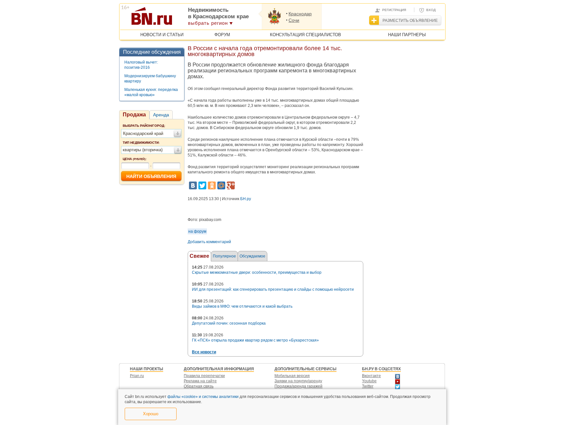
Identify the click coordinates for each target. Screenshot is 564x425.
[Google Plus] (231, 185)
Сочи (294, 20)
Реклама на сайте (200, 381)
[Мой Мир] (221, 185)
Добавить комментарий (209, 242)
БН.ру (245, 199)
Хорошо (150, 413)
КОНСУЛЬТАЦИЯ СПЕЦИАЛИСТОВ (305, 34)
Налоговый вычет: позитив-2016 (141, 65)
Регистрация (394, 10)
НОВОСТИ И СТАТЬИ (161, 34)
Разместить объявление (410, 20)
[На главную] (183, 18)
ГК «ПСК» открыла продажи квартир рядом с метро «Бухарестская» (255, 340)
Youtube (369, 381)
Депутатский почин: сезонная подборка (229, 323)
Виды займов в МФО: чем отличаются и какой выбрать (242, 306)
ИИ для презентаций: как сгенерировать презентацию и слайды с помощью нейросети (273, 289)
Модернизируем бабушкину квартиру (150, 78)
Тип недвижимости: (141, 142)
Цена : (135, 159)
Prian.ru (137, 376)
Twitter (367, 386)
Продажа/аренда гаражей (298, 386)
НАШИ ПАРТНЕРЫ (407, 34)
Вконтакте (371, 376)
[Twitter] (202, 185)
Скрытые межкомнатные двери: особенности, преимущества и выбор (256, 272)
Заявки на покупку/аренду (298, 381)
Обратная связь (198, 386)
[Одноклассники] (212, 185)
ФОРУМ (222, 34)
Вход (431, 10)
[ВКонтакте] (193, 185)
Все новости (204, 352)
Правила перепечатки (204, 376)
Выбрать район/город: (144, 125)
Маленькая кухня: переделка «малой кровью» (151, 92)
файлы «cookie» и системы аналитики (203, 396)
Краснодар (300, 13)
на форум (197, 231)
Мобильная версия (292, 376)
